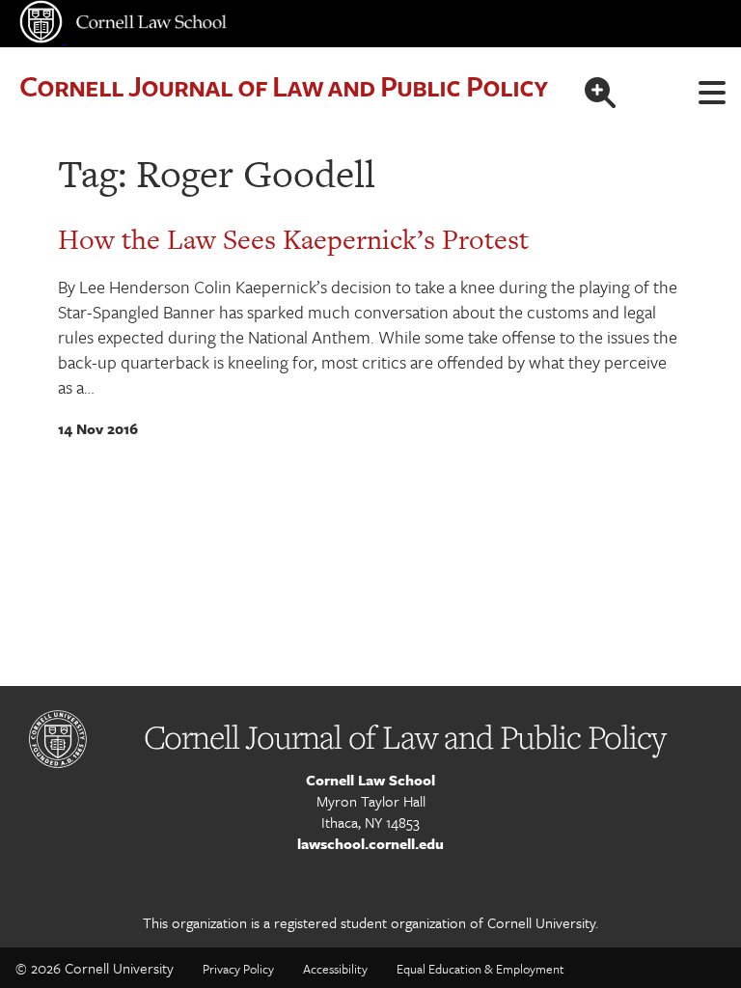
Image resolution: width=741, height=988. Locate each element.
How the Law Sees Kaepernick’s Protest (293, 239)
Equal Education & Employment (480, 968)
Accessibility (335, 968)
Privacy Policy (238, 968)
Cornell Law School (370, 779)
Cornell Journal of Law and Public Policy (283, 85)
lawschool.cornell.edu (370, 843)
